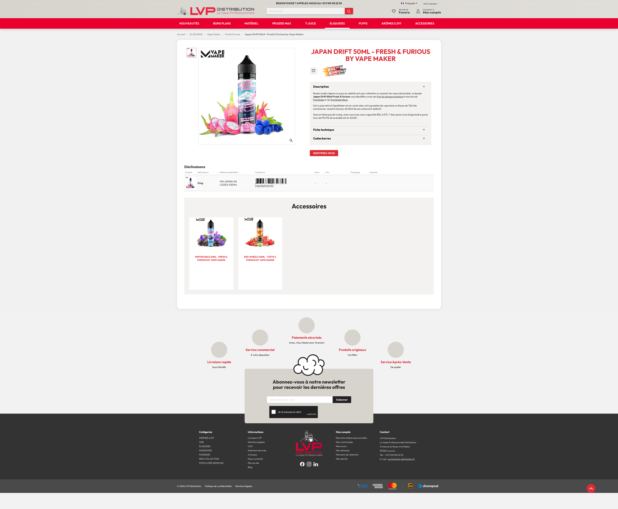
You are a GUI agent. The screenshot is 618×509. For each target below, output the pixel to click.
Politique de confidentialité (218, 486)
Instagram (309, 464)
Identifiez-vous (324, 153)
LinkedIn (316, 464)
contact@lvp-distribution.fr (401, 459)
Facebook (302, 464)
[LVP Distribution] (309, 443)
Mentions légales (243, 486)
